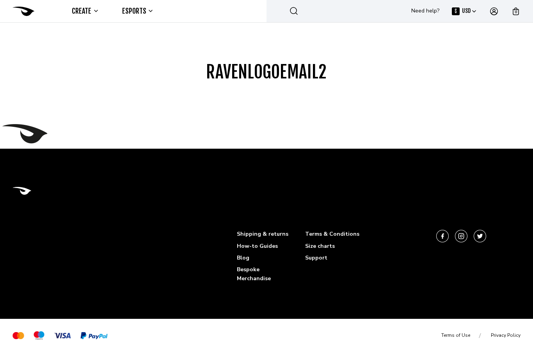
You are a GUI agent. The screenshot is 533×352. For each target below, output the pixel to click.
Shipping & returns (262, 234)
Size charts (320, 246)
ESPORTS (134, 11)
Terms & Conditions (332, 234)
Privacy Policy (506, 335)
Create (82, 11)
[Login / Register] (494, 11)
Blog (243, 257)
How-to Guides (257, 246)
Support (316, 257)
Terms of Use (455, 335)
